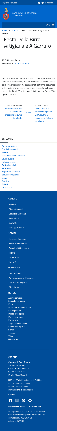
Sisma (4, 177)
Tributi (5, 184)
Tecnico (5, 181)
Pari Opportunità (16, 227)
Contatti (13, 222)
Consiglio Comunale (17, 213)
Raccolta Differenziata (19, 248)
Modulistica (14, 287)
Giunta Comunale (16, 209)
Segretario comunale (11, 171)
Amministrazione (21, 63)
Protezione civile (9, 165)
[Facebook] (10, 400)
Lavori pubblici (8, 158)
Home (4, 30)
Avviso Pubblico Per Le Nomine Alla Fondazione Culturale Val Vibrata (13, 113)
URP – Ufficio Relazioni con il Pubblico (25, 380)
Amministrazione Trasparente (22, 277)
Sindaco (12, 204)
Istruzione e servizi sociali (13, 155)
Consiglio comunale (10, 149)
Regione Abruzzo (9, 2)
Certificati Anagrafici (18, 282)
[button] (48, 25)
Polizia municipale (9, 162)
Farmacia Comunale (17, 239)
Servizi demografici (10, 174)
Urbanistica (7, 187)
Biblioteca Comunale (18, 243)
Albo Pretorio (15, 273)
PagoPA (12, 262)
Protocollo (6, 168)
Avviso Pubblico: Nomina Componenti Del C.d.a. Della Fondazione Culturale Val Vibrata (44, 115)
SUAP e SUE (14, 257)
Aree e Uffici (14, 218)
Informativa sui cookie (18, 386)
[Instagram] (17, 400)
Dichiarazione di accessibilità (20, 389)
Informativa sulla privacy (19, 383)
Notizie (15, 30)
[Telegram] (30, 400)
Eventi (5, 152)
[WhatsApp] (23, 400)
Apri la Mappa (46, 2)
